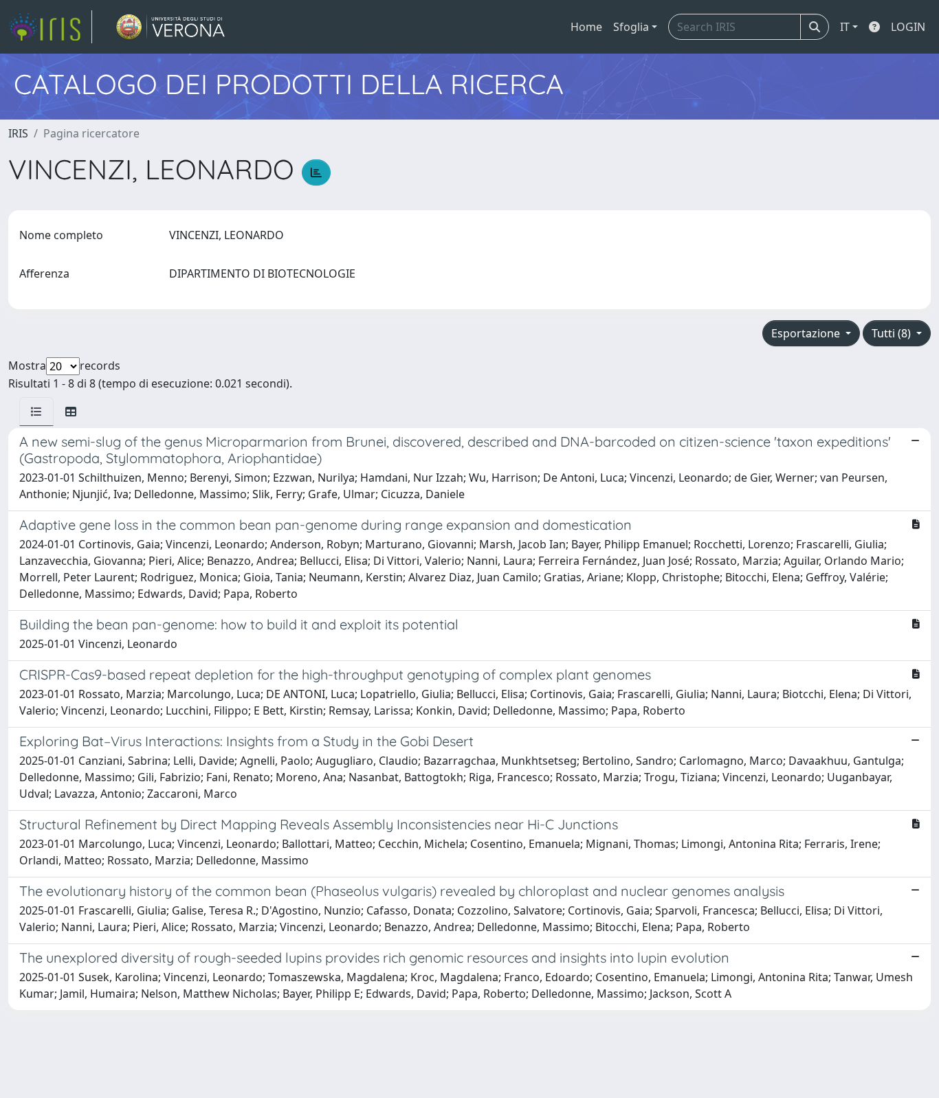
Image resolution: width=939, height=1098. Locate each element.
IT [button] (845, 26)
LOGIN (908, 26)
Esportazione (807, 333)
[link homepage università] (171, 26)
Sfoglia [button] (631, 26)
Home (586, 26)
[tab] (36, 411)
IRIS (18, 133)
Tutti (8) (893, 333)
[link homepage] (50, 26)
